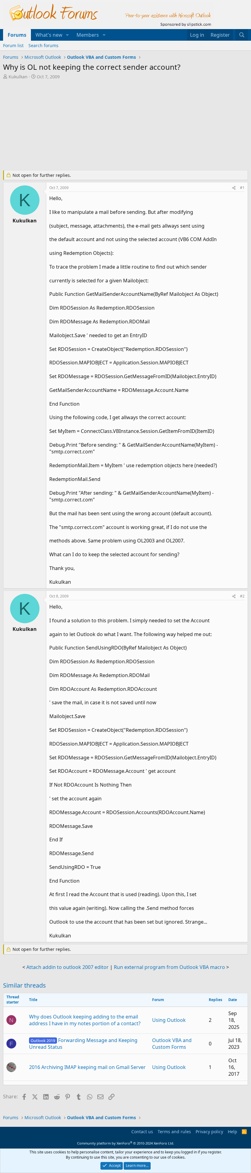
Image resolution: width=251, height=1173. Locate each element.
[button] (67, 35)
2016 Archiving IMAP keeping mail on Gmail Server (87, 1067)
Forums (17, 35)
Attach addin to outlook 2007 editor (67, 967)
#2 (242, 596)
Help (232, 1131)
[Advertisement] (125, 125)
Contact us (142, 1131)
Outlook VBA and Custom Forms (172, 1043)
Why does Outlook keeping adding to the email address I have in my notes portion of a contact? (84, 1020)
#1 (242, 187)
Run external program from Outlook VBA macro (169, 967)
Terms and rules (174, 1131)
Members (88, 35)
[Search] (241, 35)
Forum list (13, 45)
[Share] (234, 188)
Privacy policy (209, 1131)
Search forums (43, 45)
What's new (49, 35)
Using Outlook (169, 1020)
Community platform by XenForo (125, 1143)
